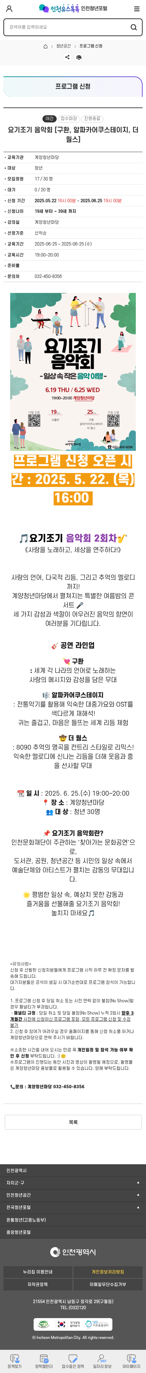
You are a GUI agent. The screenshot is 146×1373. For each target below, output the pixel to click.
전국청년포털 (18, 1207)
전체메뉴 (137, 8)
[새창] (96, 1324)
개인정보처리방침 (108, 1272)
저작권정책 (38, 1284)
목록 (73, 1122)
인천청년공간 (18, 1195)
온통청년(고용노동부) (26, 1220)
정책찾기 (14, 1366)
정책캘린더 (44, 1366)
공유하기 (67, 57)
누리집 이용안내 (38, 1272)
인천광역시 (16, 1170)
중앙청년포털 (18, 1232)
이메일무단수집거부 (108, 1284)
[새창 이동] (44, 1324)
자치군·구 (15, 1183)
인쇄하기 (79, 57)
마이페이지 (131, 1366)
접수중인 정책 (73, 1366)
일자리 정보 (102, 1366)
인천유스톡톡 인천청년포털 (73, 8)
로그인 (9, 9)
